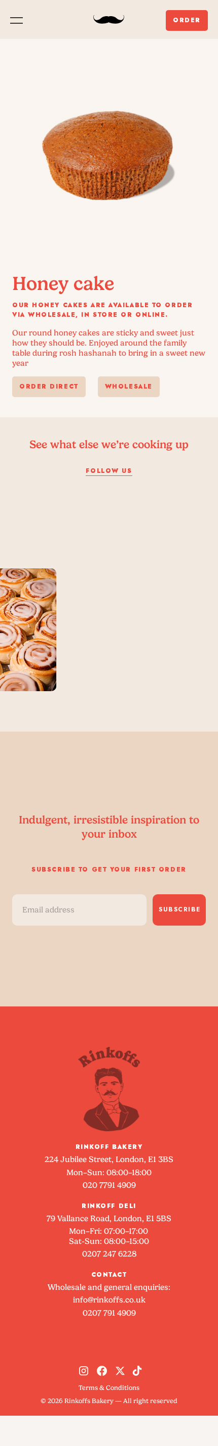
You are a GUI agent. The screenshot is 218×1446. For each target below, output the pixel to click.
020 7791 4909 (109, 1185)
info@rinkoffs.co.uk (109, 1300)
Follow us (109, 471)
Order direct (49, 386)
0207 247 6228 (109, 1254)
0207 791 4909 (109, 1313)
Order (187, 20)
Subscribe (180, 909)
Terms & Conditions (109, 1387)
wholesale (129, 386)
